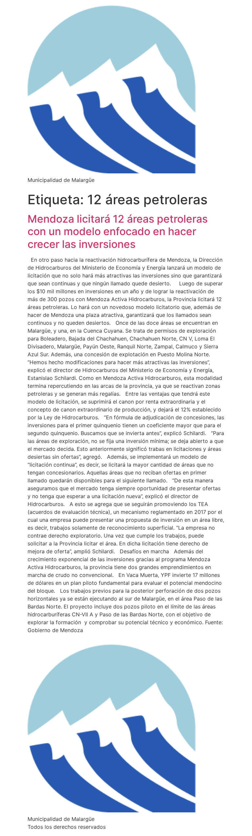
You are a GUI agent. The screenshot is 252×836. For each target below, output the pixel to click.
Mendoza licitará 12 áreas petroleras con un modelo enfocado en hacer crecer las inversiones (118, 231)
